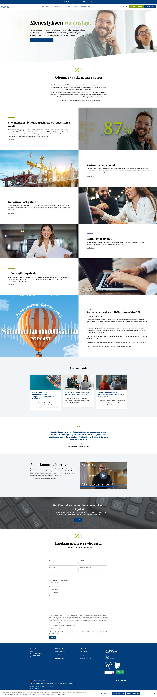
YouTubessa (111, 346)
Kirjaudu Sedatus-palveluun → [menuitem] (94, 2)
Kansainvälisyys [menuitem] (60, 651)
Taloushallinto (85, 7)
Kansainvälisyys (57, 7)
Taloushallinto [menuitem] (59, 658)
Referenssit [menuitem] (59, 2)
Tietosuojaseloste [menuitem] (35, 683)
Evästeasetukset (105, 693)
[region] (78, 693)
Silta (129, 343)
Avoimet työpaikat (136, 6)
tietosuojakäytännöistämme (61, 628)
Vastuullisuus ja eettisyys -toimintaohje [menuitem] (64, 683)
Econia (133, 343)
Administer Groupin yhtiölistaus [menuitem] (44, 686)
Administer (139, 343)
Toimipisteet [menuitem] (83, 655)
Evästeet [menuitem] (32, 686)
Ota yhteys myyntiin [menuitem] (86, 658)
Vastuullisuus (44, 7)
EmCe (146, 343)
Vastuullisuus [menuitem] (59, 648)
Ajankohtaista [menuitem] (67, 2)
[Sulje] (154, 693)
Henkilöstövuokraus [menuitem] (61, 655)
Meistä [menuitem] (75, 2)
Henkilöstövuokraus (70, 7)
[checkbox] (78, 587)
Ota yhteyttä (150, 6)
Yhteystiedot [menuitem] (81, 2)
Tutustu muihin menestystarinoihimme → (44, 478)
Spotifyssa (102, 346)
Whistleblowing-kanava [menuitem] (47, 683)
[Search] (126, 7)
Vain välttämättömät (118, 693)
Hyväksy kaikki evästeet (133, 693)
